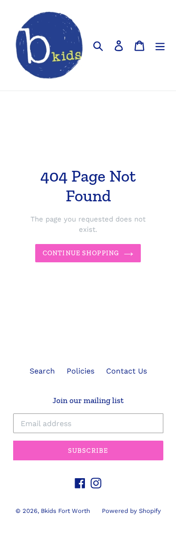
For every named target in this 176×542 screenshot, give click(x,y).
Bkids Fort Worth (65, 510)
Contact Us (126, 370)
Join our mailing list (88, 400)
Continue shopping (81, 253)
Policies (80, 370)
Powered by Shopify (131, 510)
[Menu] (160, 45)
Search (42, 370)
